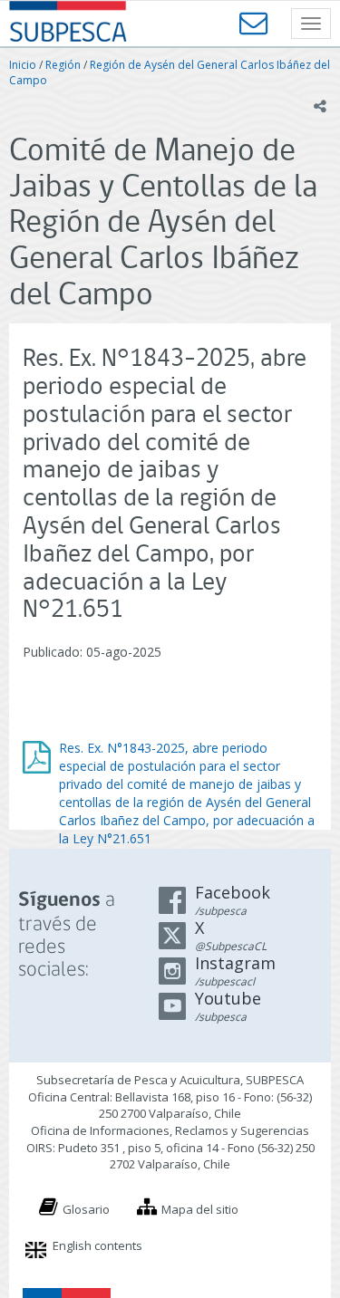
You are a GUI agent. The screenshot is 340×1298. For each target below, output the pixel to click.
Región (63, 64)
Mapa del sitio (199, 1209)
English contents (97, 1245)
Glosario (86, 1209)
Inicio (22, 64)
